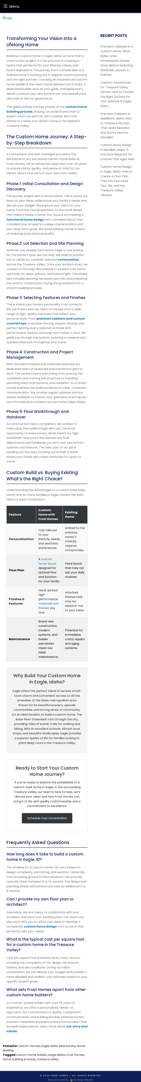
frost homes (75, 1055)
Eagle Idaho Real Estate (58, 1046)
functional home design (25, 220)
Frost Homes (59, 1075)
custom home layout (47, 561)
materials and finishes (48, 605)
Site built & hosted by (70, 1079)
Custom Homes (29, 1046)
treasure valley (48, 1059)
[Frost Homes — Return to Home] (70, 18)
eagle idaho (56, 1055)
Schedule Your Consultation (47, 818)
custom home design (40, 926)
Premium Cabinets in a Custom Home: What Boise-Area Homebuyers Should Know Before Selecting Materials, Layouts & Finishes (116, 60)
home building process (19, 1059)
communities (68, 260)
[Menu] (5, 6)
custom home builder (31, 1055)
